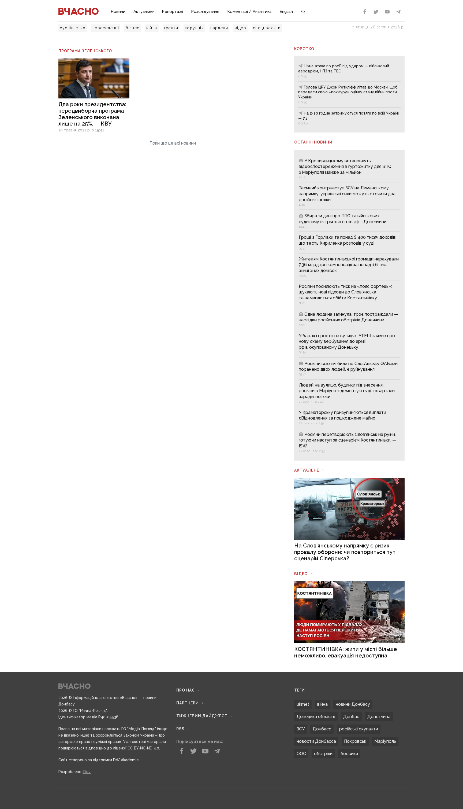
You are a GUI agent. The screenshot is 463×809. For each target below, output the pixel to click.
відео (240, 28)
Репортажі (172, 11)
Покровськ (355, 741)
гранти (171, 28)
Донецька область (316, 716)
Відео (301, 574)
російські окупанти (358, 728)
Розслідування (205, 11)
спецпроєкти (267, 28)
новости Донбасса (316, 741)
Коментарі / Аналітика (249, 11)
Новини (118, 11)
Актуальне (143, 11)
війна (151, 28)
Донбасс (322, 728)
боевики (349, 753)
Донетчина (378, 716)
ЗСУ (301, 728)
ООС (301, 753)
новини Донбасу (353, 704)
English (286, 11)
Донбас (351, 716)
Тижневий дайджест (201, 716)
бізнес (132, 28)
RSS (180, 729)
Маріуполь (385, 741)
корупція (194, 28)
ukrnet (303, 704)
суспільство (72, 28)
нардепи (219, 28)
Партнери (187, 703)
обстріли (323, 753)
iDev (87, 772)
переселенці (105, 28)
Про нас (185, 690)
